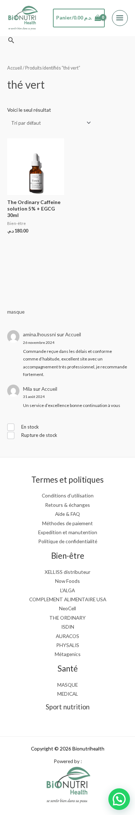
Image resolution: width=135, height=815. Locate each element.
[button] (11, 40)
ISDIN (67, 627)
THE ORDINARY (67, 618)
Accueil (73, 334)
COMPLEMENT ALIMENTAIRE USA (67, 599)
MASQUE (67, 685)
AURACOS (67, 636)
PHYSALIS (67, 645)
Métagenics (68, 654)
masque (15, 312)
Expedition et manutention (67, 532)
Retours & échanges (67, 505)
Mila (27, 389)
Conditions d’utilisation (68, 495)
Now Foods (67, 581)
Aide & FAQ (67, 514)
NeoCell (67, 608)
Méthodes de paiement (67, 523)
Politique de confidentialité (67, 541)
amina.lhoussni (39, 334)
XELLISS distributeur (67, 572)
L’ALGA (67, 590)
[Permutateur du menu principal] (120, 18)
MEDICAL (67, 694)
